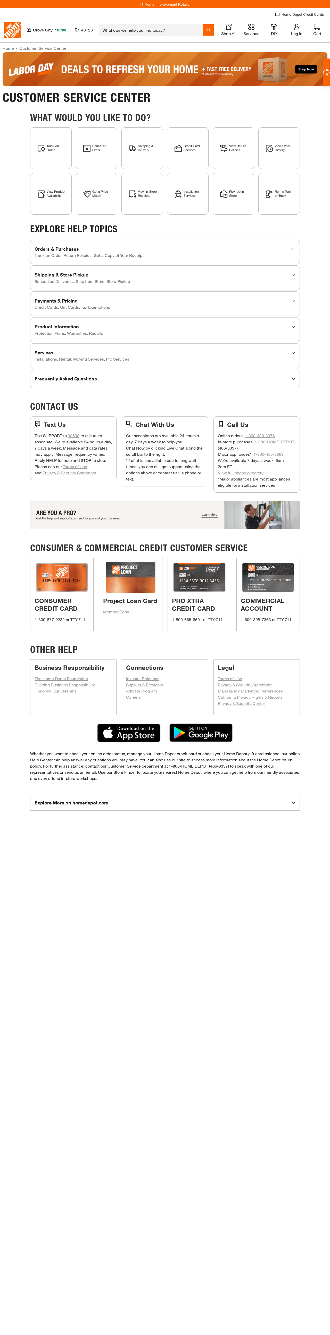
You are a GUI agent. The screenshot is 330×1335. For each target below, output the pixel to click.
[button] (165, 252)
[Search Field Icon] (208, 30)
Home (8, 48)
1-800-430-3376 (260, 435)
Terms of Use (75, 466)
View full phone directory (240, 472)
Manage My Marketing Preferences (250, 690)
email (91, 772)
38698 (73, 435)
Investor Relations (142, 678)
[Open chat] (326, 72)
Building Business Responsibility (65, 684)
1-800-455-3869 (268, 454)
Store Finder (124, 772)
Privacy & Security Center (241, 703)
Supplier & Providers (144, 684)
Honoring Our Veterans (56, 690)
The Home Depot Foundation (61, 678)
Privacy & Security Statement (69, 472)
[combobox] (151, 30)
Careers (133, 697)
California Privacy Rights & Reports (250, 697)
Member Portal (116, 611)
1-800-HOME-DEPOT (274, 441)
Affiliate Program (141, 690)
